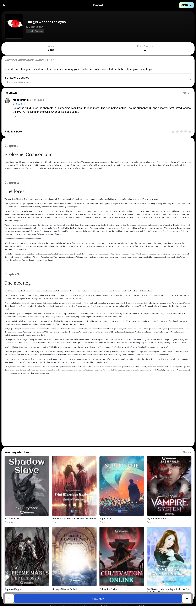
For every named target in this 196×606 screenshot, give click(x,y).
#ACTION (11, 60)
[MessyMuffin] (7, 100)
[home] (3, 5)
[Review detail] (21, 116)
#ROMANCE (26, 60)
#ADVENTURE (44, 60)
